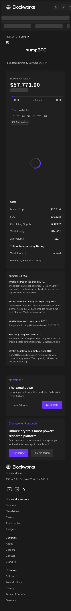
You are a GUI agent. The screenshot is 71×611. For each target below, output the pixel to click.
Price (14, 110)
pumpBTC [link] (24, 37)
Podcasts (11, 505)
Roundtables (13, 523)
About (9, 543)
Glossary (11, 600)
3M (28, 116)
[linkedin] (16, 489)
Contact (10, 555)
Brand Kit (11, 561)
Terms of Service (15, 594)
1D (13, 116)
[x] (24, 489)
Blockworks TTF (30, 260)
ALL (45, 116)
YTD (39, 116)
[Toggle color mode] (64, 7)
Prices (10, 37)
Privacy (10, 588)
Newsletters (12, 511)
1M (23, 116)
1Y (33, 116)
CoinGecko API (36, 63)
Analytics (11, 529)
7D (18, 116)
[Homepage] (20, 7)
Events (10, 517)
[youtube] (9, 489)
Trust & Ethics (14, 582)
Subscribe (52, 404)
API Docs (11, 576)
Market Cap (24, 110)
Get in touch (42, 453)
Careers (10, 549)
